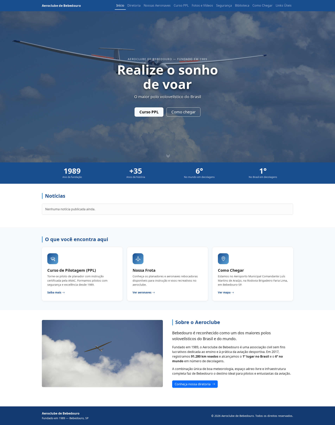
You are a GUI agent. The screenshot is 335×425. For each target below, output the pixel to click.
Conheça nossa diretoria (193, 384)
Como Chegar (262, 5)
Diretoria (134, 5)
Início (120, 5)
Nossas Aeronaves (157, 5)
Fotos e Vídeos (202, 5)
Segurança (224, 5)
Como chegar (183, 112)
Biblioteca (242, 5)
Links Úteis (284, 5)
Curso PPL (181, 5)
